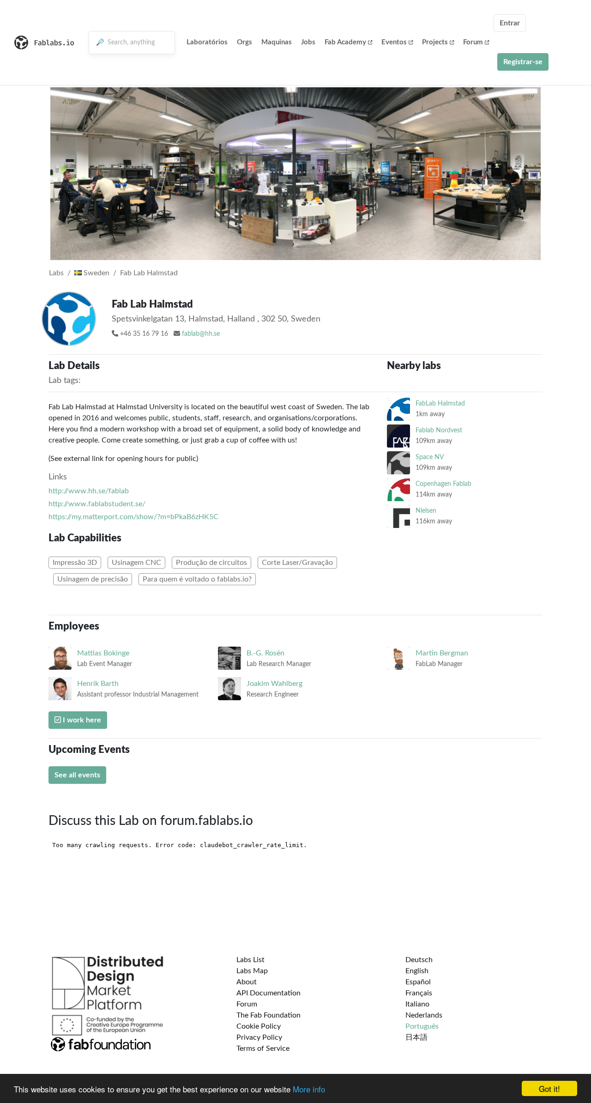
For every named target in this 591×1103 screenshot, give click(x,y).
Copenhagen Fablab (443, 483)
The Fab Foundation (268, 1015)
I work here (81, 720)
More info (309, 1089)
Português (422, 1026)
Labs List (250, 960)
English (416, 971)
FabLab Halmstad (440, 403)
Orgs (244, 42)
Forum (473, 42)
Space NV (430, 457)
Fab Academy (345, 42)
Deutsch (419, 960)
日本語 (416, 1037)
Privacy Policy (259, 1037)
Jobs (308, 42)
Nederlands (423, 1015)
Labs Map (252, 971)
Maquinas (276, 42)
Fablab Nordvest (439, 430)
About (246, 982)
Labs (56, 273)
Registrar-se (523, 62)
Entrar (510, 23)
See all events (77, 775)
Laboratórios (207, 42)
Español (418, 982)
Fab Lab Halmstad (149, 273)
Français (418, 993)
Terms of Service (262, 1048)
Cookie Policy (258, 1026)
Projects (435, 42)
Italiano (417, 1004)
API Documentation (268, 993)
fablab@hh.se (201, 334)
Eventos (394, 42)
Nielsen (426, 510)
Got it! (549, 1088)
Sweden (95, 273)
